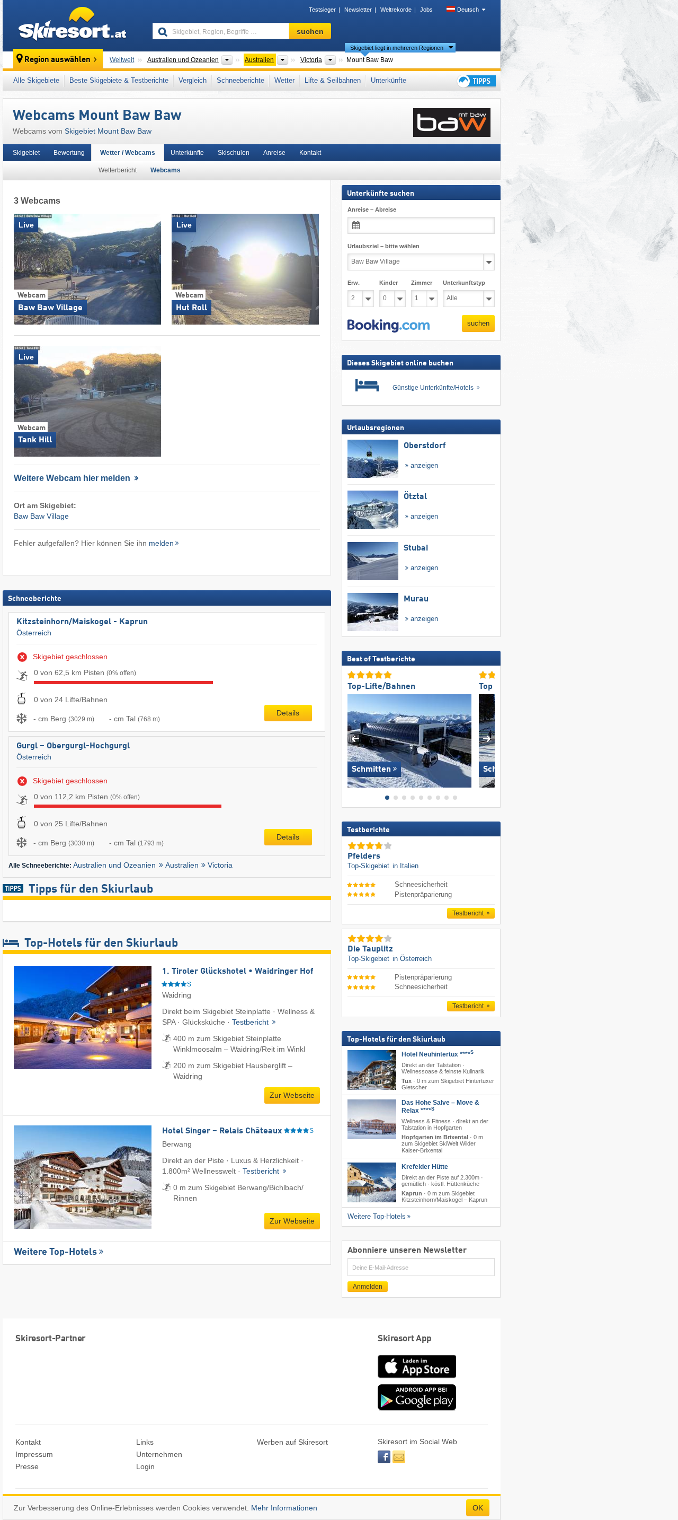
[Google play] (417, 1408)
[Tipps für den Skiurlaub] (476, 81)
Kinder (388, 282)
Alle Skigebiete (36, 80)
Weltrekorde (396, 9)
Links (145, 1442)
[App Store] (417, 1379)
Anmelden (367, 1286)
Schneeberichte (240, 80)
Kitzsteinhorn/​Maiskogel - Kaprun (82, 622)
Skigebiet (26, 152)
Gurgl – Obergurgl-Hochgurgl (73, 746)
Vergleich (193, 80)
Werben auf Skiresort (292, 1442)
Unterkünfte (388, 80)
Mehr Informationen (284, 1508)
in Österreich (412, 959)
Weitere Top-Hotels (55, 1252)
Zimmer (421, 282)
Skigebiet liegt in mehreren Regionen (396, 48)
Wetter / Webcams (127, 152)
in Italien (405, 866)
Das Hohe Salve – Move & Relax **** (440, 1106)
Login (145, 1466)
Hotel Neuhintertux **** (438, 1054)
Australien (182, 865)
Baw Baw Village (41, 516)
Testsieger (322, 9)
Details (287, 713)
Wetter (284, 80)
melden (161, 543)
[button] (388, 326)
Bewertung (69, 152)
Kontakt (310, 152)
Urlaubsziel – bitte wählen (383, 246)
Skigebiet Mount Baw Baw (108, 131)
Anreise (274, 152)
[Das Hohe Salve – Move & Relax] (371, 1119)
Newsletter (358, 9)
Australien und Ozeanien (114, 865)
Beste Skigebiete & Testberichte (118, 80)
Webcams (165, 170)
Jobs (426, 9)
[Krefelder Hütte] (371, 1182)
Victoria (220, 865)
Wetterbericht (118, 170)
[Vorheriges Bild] (355, 738)
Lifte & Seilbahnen (333, 80)
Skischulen (233, 152)
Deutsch (468, 9)
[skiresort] (73, 25)
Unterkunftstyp (464, 282)
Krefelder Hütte (425, 1166)
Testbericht (251, 1022)
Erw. (353, 282)
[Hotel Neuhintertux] (371, 1070)
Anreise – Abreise (371, 209)
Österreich (33, 632)
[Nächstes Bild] (487, 738)
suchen (478, 323)
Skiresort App (405, 1338)
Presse (27, 1466)
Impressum (34, 1454)
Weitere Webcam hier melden (73, 478)
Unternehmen (159, 1454)
